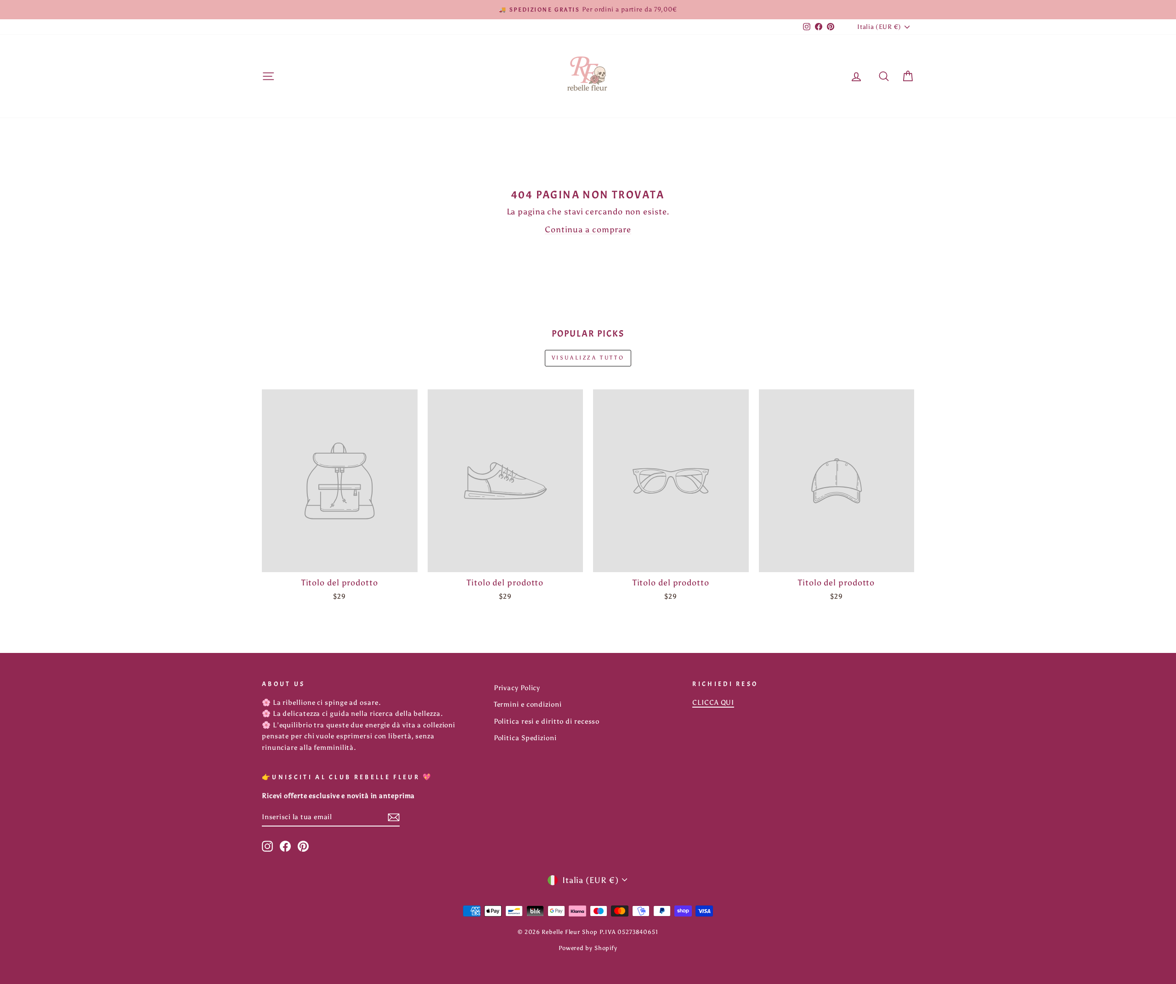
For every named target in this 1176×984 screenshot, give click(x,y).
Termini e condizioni (528, 704)
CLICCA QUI (713, 702)
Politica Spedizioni (525, 737)
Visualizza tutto (588, 357)
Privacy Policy (517, 687)
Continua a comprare (588, 230)
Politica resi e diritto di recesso (547, 721)
